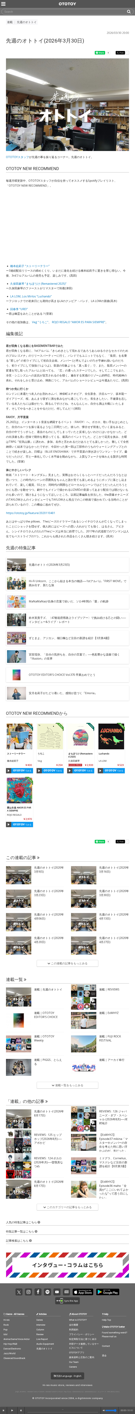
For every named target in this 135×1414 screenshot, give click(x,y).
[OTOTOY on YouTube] (56, 1291)
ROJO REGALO (14, 814)
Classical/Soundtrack (14, 1358)
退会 (104, 1355)
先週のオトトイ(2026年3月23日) (49, 565)
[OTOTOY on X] (18, 1291)
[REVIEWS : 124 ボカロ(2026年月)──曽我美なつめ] (18, 1165)
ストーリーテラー (16, 753)
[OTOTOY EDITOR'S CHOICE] (18, 1020)
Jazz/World (9, 1353)
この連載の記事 (21, 857)
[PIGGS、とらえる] (18, 1067)
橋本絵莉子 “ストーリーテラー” (30, 266)
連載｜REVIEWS (109, 989)
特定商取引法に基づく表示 (83, 1339)
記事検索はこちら (17, 1240)
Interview (40, 1325)
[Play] (8, 770)
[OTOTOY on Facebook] (37, 1291)
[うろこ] (50, 736)
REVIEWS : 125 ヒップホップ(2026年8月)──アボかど (48, 1139)
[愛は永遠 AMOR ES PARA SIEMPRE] (19, 790)
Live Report (42, 1339)
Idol (5, 1334)
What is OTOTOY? (78, 1320)
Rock (6, 1325)
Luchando (104, 753)
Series (39, 1320)
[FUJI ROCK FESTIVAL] (83, 1043)
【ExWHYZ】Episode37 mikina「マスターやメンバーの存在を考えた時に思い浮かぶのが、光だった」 (113, 1143)
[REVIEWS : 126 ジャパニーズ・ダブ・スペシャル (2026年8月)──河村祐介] (83, 1118)
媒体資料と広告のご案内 (81, 1357)
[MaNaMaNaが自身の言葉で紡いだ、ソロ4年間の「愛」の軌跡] (16, 601)
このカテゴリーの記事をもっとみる (69, 1207)
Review (40, 1334)
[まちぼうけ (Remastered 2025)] (80, 736)
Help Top (106, 1320)
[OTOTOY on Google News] (66, 1291)
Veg (40, 760)
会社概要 (73, 1325)
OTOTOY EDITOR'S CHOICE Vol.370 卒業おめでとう (62, 675)
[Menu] (3, 4)
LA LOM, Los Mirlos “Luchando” (31, 296)
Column (40, 1329)
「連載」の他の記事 (25, 1101)
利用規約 (73, 1329)
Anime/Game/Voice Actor (17, 1339)
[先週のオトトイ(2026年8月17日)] (18, 1118)
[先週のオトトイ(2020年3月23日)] (18, 898)
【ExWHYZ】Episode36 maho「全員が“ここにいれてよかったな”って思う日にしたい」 (113, 1190)
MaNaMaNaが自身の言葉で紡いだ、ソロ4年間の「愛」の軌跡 (68, 601)
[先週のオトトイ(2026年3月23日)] (16, 564)
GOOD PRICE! (75, 765)
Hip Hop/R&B (10, 1344)
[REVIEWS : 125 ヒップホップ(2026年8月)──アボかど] (18, 1142)
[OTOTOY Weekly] (18, 1043)
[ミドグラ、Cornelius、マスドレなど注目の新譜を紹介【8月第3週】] (83, 1165)
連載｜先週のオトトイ (48, 989)
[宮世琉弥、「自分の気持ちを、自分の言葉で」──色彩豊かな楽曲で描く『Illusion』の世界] (16, 656)
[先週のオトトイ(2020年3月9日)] (18, 875)
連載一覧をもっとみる (68, 1085)
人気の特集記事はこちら (22, 1222)
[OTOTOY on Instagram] (28, 1291)
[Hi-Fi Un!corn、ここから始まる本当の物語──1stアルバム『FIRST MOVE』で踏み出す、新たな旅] (16, 583)
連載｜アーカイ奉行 (111, 1060)
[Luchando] (111, 736)
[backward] (3, 1410)
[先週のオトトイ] (18, 997)
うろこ (41, 753)
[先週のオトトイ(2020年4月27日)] (83, 945)
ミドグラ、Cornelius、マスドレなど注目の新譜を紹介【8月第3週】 (114, 1162)
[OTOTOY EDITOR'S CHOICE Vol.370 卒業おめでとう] (16, 675)
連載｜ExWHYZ (109, 1013)
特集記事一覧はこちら (20, 1231)
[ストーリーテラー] (19, 736)
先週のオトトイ (44, 1348)
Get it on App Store (83, 1291)
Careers (73, 1366)
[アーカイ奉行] (83, 1067)
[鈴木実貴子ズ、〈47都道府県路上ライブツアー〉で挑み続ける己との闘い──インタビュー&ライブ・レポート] (16, 620)
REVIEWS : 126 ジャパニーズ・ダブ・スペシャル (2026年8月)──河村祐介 (113, 1117)
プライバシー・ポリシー (81, 1334)
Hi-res (6, 1320)
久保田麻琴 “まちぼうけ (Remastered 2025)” (38, 284)
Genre (9, 1314)
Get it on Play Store (108, 1291)
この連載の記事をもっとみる (69, 963)
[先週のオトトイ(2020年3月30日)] (83, 898)
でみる (28, 770)
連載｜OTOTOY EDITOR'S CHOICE (46, 1015)
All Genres (19, 1314)
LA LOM (103, 760)
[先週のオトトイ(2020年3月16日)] (83, 875)
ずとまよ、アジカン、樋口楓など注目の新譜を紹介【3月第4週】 (70, 638)
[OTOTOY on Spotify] (47, 1291)
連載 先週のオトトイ (22, 22)
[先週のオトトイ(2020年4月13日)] (83, 922)
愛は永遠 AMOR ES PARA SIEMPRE (19, 809)
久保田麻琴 (74, 760)
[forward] (21, 1410)
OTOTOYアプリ (76, 1352)
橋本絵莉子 (12, 760)
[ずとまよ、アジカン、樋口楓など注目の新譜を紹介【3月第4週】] (16, 638)
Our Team (74, 1362)
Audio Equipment (45, 1344)
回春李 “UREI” (19, 309)
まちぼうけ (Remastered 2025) (80, 755)
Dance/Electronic (12, 1348)
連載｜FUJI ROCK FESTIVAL (110, 1038)
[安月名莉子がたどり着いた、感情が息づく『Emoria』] (16, 693)
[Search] (130, 11)
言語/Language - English (68, 1375)
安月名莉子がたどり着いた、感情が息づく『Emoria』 (63, 693)
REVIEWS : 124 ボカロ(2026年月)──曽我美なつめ (48, 1162)
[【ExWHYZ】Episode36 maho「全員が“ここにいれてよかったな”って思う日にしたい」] (83, 1189)
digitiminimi (84, 1398)
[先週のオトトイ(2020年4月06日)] (18, 922)
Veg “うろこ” (40, 322)
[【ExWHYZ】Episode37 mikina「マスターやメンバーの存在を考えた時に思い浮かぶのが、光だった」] (83, 1142)
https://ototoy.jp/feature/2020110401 (30, 513)
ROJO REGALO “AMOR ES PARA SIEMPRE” (78, 322)
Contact (106, 1346)
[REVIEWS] (83, 997)
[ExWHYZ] (83, 1020)
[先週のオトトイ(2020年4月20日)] (18, 945)
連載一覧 (15, 979)
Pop (6, 1329)
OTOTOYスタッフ (17, 157)
